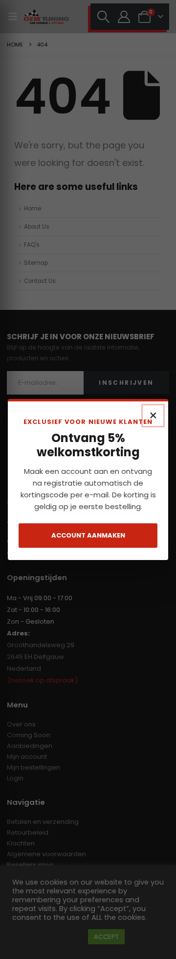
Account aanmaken (88, 535)
